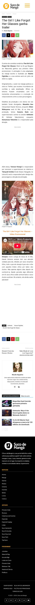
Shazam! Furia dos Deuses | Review (8, 352)
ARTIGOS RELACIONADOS (11, 396)
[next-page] (6, 429)
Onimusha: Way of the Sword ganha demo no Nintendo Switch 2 (21, 413)
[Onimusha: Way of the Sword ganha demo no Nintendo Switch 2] (7, 413)
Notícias (9, 14)
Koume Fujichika (18, 325)
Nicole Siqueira (8, 30)
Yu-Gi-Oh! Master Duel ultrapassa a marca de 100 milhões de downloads (22, 422)
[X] (8, 35)
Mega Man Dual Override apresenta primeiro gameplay (22, 403)
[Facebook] (4, 35)
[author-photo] (17, 372)
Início (3, 14)
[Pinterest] (13, 35)
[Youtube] (28, 600)
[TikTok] (15, 600)
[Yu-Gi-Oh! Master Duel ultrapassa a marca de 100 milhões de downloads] (7, 422)
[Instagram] (15, 387)
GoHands (10, 325)
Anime (14, 14)
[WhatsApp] (17, 35)
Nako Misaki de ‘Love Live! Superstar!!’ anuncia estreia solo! (26, 353)
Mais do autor (25, 396)
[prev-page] (3, 429)
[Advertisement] (17, 145)
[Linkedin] (19, 387)
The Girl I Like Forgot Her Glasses (11, 328)
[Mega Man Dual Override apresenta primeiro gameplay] (7, 403)
